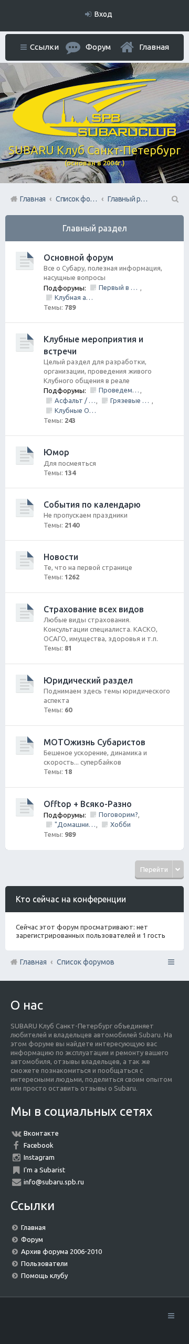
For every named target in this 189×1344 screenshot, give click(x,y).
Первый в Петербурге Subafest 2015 (119, 287)
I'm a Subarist (44, 1169)
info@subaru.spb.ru (54, 1181)
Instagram (39, 1157)
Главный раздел (94, 228)
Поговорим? (118, 814)
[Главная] (94, 134)
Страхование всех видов (94, 609)
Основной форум (78, 257)
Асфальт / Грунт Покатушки (75, 400)
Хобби (120, 824)
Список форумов (85, 962)
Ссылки (44, 46)
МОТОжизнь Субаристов (94, 742)
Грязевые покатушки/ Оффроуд (131, 400)
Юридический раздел (88, 680)
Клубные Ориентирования (75, 410)
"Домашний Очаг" (75, 824)
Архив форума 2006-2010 (61, 1251)
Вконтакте (41, 1133)
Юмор (56, 452)
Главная (154, 46)
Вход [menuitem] (103, 14)
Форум (32, 1239)
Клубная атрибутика (75, 297)
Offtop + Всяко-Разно (88, 804)
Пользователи (44, 1263)
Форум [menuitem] (98, 46)
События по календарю (92, 504)
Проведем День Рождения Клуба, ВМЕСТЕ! (119, 390)
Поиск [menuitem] (174, 199)
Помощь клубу (44, 1275)
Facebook (39, 1145)
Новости (61, 557)
